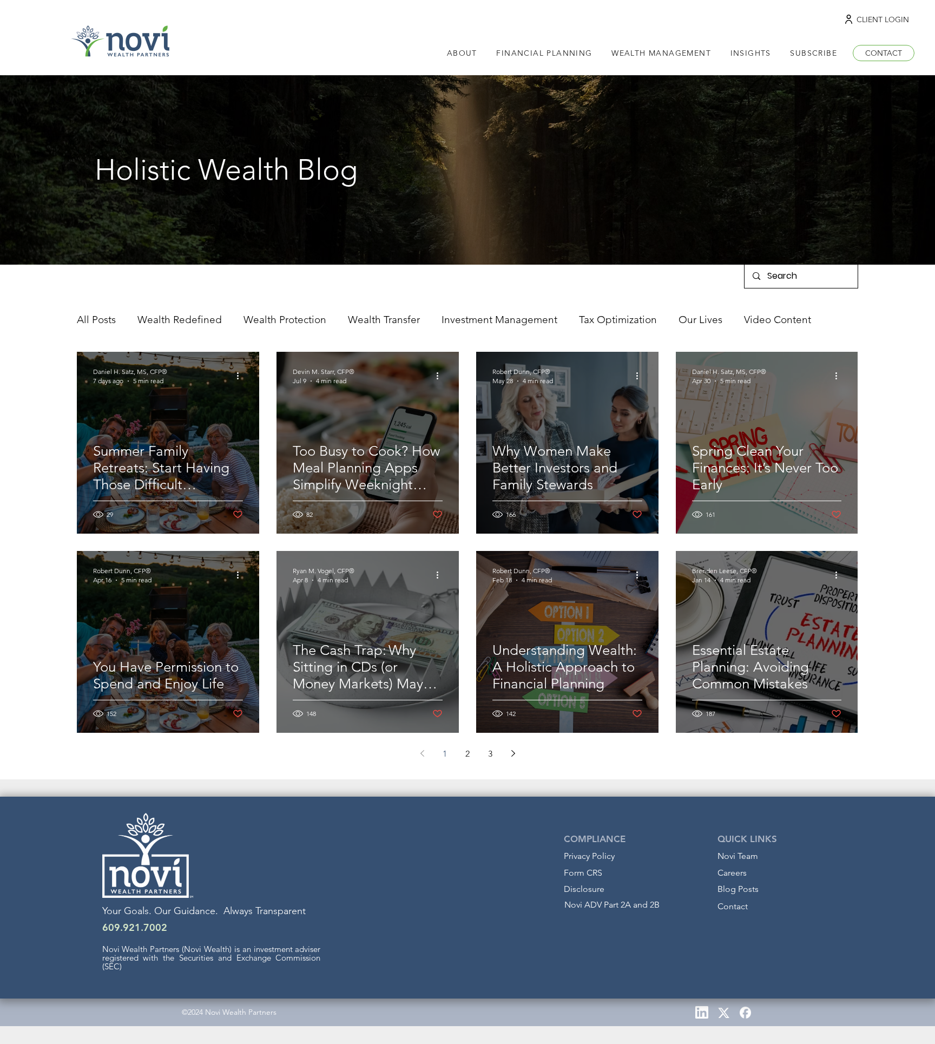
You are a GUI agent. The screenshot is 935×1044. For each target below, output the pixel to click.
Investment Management (499, 319)
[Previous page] (422, 753)
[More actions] (241, 375)
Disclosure (584, 889)
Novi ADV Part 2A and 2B (612, 904)
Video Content (777, 319)
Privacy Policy (589, 856)
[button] (751, 53)
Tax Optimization (618, 319)
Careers (732, 873)
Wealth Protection (284, 319)
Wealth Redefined (179, 319)
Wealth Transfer (384, 319)
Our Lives (700, 319)
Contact (732, 906)
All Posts (96, 319)
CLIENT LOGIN (883, 19)
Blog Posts (738, 889)
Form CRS (583, 873)
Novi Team (737, 856)
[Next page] (513, 753)
